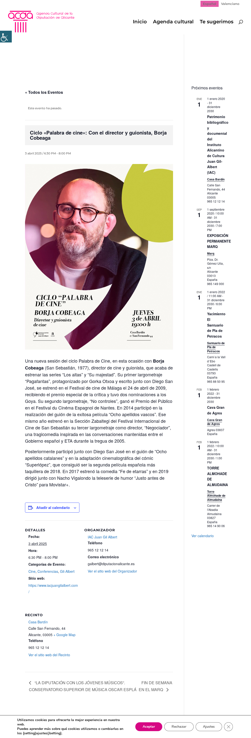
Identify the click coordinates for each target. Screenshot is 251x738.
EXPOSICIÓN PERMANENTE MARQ (219, 241)
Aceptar (149, 726)
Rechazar (179, 726)
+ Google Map (64, 634)
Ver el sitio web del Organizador (112, 571)
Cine (32, 571)
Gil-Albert (67, 571)
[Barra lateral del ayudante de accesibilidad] (6, 36)
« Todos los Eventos (44, 92)
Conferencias (48, 571)
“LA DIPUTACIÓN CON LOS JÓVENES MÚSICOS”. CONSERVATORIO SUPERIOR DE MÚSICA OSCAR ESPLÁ (83, 686)
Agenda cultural (173, 22)
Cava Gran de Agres (216, 410)
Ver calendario (202, 535)
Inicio (140, 22)
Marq (210, 253)
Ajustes (209, 726)
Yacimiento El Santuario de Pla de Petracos (216, 325)
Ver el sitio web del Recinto (49, 654)
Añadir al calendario (53, 507)
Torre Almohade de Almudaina (216, 495)
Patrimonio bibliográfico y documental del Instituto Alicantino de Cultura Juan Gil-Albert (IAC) (217, 144)
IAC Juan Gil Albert (102, 536)
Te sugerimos (216, 22)
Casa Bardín (38, 621)
